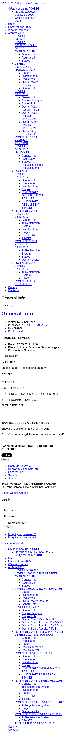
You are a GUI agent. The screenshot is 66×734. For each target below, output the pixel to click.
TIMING (26, 238)
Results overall (31, 167)
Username (10, 510)
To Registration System (35, 686)
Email (19, 331)
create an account (12, 543)
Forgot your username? (22, 537)
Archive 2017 (16, 33)
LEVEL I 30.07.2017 (21, 93)
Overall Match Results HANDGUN (30, 115)
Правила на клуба (19, 465)
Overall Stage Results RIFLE (30, 133)
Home (11, 23)
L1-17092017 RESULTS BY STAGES (30, 204)
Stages (26, 60)
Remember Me (17, 522)
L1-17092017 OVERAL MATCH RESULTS (32, 195)
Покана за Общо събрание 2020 (25, 13)
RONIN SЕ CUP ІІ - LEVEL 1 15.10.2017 (26, 244)
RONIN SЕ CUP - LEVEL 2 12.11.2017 (38, 714)
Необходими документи (23, 469)
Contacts (13, 290)
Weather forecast (18, 30)
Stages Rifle (29, 103)
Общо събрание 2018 (28, 555)
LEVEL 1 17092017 (35, 325)
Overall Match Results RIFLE (30, 108)
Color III (24, 492)
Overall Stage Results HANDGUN (30, 124)
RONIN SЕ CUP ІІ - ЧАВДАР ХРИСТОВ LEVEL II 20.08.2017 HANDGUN (39, 633)
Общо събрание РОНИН (23, 8)
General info (29, 54)
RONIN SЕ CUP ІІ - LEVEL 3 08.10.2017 (26, 213)
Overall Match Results (30, 84)
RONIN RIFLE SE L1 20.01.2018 (26, 283)
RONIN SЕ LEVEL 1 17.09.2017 (21, 173)
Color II (14, 492)
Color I (5, 492)
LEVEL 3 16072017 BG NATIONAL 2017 (25, 66)
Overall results (30, 259)
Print (11, 331)
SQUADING (29, 235)
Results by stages (32, 164)
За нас (12, 478)
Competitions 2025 (19, 27)
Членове (13, 475)
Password (10, 516)
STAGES (27, 278)
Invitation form (30, 76)
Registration (29, 158)
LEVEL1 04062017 (21, 38)
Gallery (12, 287)
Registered (28, 57)
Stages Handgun (32, 100)
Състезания (15, 472)
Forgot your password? (22, 534)
